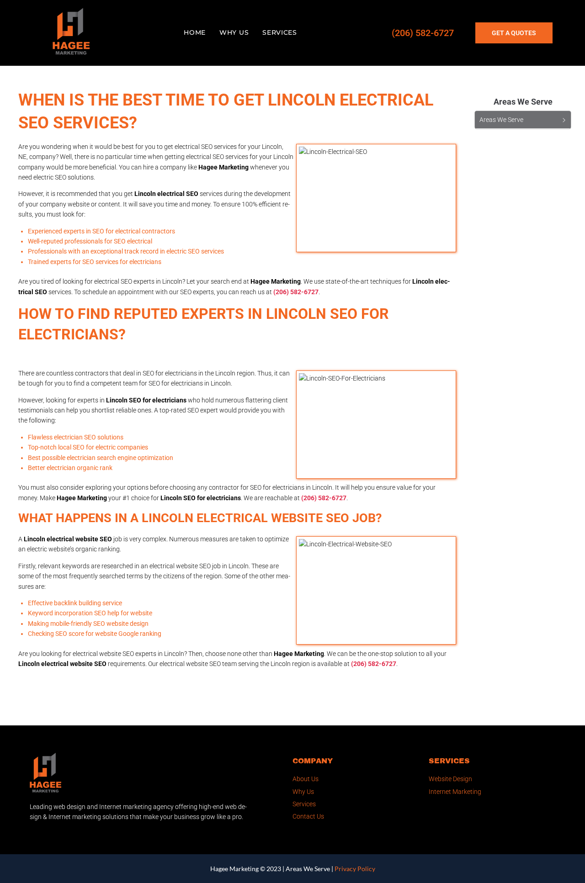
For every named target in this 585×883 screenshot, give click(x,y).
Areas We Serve (308, 868)
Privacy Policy (355, 868)
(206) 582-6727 (423, 32)
